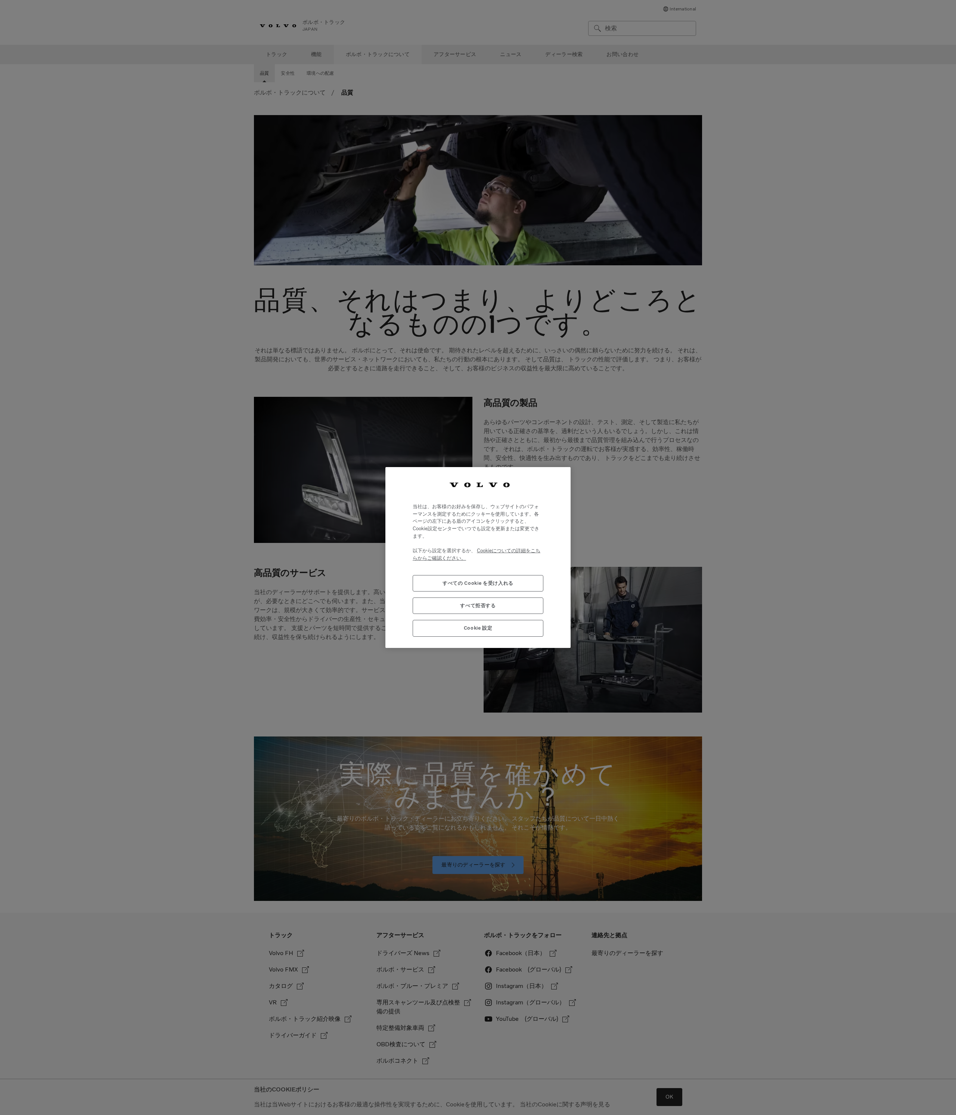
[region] (478, 557)
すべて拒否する (478, 605)
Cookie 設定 (478, 628)
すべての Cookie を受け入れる (478, 583)
